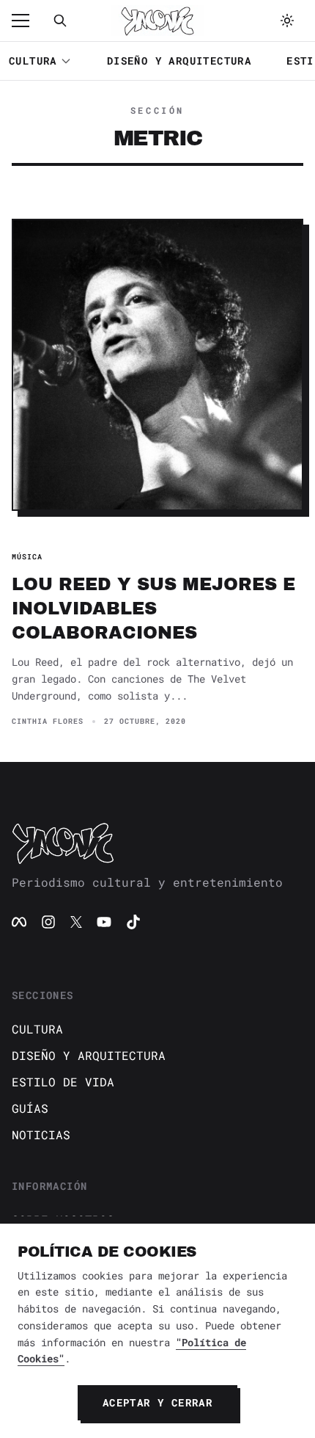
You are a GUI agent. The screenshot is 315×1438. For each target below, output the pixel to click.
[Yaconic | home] (157, 843)
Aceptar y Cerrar (157, 1402)
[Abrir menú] (28, 20)
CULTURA (33, 61)
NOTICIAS (41, 1134)
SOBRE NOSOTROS (63, 1219)
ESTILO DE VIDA (63, 1081)
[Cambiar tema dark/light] (287, 20)
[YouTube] (104, 922)
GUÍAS (30, 1108)
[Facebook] (19, 922)
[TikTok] (133, 922)
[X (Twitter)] (76, 922)
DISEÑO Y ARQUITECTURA (179, 61)
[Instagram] (48, 922)
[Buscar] (60, 20)
